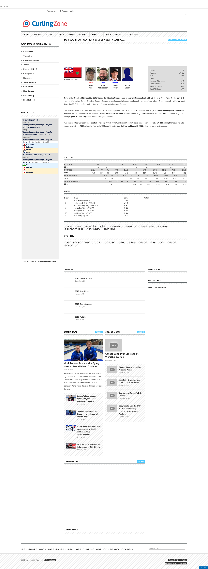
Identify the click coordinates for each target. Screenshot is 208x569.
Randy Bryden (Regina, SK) (75, 116)
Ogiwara (29, 172)
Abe (28, 169)
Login (71, 11)
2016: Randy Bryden (83, 278)
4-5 (126, 203)
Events (49, 34)
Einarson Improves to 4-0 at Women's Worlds (130, 368)
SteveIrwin (90, 86)
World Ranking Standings (167, 123)
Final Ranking (28, 91)
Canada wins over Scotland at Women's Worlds (122, 355)
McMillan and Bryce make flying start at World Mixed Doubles (81, 365)
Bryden (79, 210)
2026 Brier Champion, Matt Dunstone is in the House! (129, 381)
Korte (135, 110)
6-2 (136, 113)
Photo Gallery (28, 95)
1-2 (126, 200)
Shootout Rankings (74, 229)
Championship (29, 73)
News (108, 34)
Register (65, 11)
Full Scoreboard (29, 261)
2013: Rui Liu (80, 317)
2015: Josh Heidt (82, 291)
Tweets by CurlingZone (157, 287)
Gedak (79, 208)
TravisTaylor (115, 86)
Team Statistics (29, 82)
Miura (28, 149)
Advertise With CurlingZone (175, 563)
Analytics (96, 34)
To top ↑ (203, 568)
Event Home (28, 51)
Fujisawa (29, 147)
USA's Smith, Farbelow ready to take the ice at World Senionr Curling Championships (89, 430)
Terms (171, 560)
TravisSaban (127, 86)
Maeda (29, 167)
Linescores (27, 78)
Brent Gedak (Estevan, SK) (155, 113)
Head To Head (29, 100)
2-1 (129, 110)
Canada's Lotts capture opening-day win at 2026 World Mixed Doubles (87, 399)
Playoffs (49, 124)
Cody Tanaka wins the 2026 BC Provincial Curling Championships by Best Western (130, 410)
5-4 (153, 98)
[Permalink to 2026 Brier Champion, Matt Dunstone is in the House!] (112, 382)
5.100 (141, 126)
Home (26, 34)
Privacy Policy (181, 560)
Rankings (37, 34)
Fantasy (83, 34)
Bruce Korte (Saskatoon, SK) (172, 98)
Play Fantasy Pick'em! (47, 261)
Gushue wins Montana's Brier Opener (130, 394)
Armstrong (80, 205)
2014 (66, 167)
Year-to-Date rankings (126, 126)
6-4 (158, 101)
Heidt (78, 213)
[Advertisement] (40, 216)
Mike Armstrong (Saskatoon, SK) (113, 113)
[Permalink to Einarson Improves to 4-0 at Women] (112, 369)
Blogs (118, 34)
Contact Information (31, 60)
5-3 (91, 113)
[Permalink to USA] (71, 427)
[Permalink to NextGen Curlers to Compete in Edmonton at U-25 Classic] (71, 445)
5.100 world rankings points (85, 123)
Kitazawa (30, 144)
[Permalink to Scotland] (71, 412)
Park (28, 152)
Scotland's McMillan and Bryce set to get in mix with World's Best (88, 414)
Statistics (109, 243)
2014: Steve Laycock (83, 304)
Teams (61, 34)
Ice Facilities (131, 34)
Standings (40, 124)
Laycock (79, 203)
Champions (28, 56)
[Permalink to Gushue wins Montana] (112, 395)
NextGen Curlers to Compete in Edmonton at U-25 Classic (88, 445)
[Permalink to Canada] (71, 397)
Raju (28, 164)
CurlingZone (50, 560)
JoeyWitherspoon (103, 86)
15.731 (80, 126)
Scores (71, 34)
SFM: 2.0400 (28, 86)
